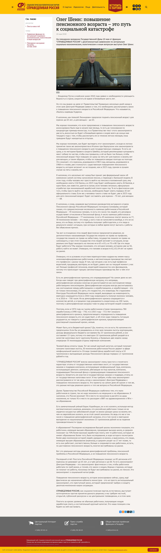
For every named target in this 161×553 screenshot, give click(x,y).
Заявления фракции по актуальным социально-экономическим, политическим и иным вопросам (39, 37)
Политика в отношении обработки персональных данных (42, 544)
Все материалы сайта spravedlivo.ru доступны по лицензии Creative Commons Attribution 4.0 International (56, 546)
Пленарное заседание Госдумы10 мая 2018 (35, 45)
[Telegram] (133, 512)
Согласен (153, 550)
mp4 (58, 92)
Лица (87, 7)
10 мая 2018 (61, 34)
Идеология (78, 7)
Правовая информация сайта (117, 550)
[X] (128, 512)
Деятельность (98, 7)
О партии (67, 7)
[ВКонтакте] (120, 512)
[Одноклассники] (123, 512)
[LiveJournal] (131, 512)
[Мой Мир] (125, 512)
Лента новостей (33, 26)
